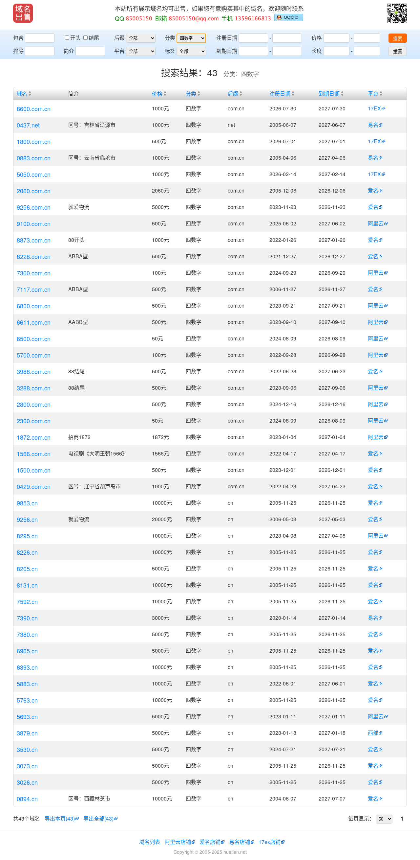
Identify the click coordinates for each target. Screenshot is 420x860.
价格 (316, 37)
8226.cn (27, 552)
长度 (316, 51)
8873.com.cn (34, 240)
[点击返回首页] (23, 13)
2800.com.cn (34, 404)
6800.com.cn (34, 305)
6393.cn (27, 667)
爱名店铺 (210, 842)
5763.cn (27, 700)
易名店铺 (239, 842)
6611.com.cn (34, 322)
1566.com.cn (34, 453)
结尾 (94, 37)
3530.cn (27, 749)
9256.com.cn (34, 207)
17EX (374, 108)
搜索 (397, 38)
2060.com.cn (34, 190)
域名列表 (149, 842)
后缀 (119, 37)
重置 (397, 51)
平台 (119, 51)
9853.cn (27, 503)
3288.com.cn (34, 388)
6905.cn (27, 650)
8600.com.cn (34, 108)
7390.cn (27, 618)
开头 (76, 37)
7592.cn (27, 601)
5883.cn (27, 683)
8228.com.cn (34, 256)
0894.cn (27, 798)
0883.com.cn (34, 157)
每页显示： (361, 818)
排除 (18, 51)
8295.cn (27, 535)
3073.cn (27, 765)
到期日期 (226, 51)
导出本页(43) (60, 818)
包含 (18, 37)
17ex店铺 (270, 842)
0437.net (28, 125)
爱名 (373, 190)
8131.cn (27, 585)
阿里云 (376, 223)
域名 (22, 93)
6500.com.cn (34, 338)
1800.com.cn (34, 141)
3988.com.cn (34, 371)
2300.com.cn (34, 420)
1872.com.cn (34, 437)
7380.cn (27, 634)
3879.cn (27, 733)
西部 (373, 732)
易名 (373, 124)
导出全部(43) (98, 818)
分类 (170, 37)
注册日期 (226, 37)
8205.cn (27, 568)
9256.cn (27, 519)
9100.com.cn (34, 223)
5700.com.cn (34, 355)
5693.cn (27, 716)
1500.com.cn (34, 470)
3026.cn (27, 782)
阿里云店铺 (178, 842)
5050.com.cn (34, 174)
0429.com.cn (34, 486)
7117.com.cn (34, 289)
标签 (170, 51)
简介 (69, 51)
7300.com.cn (34, 272)
